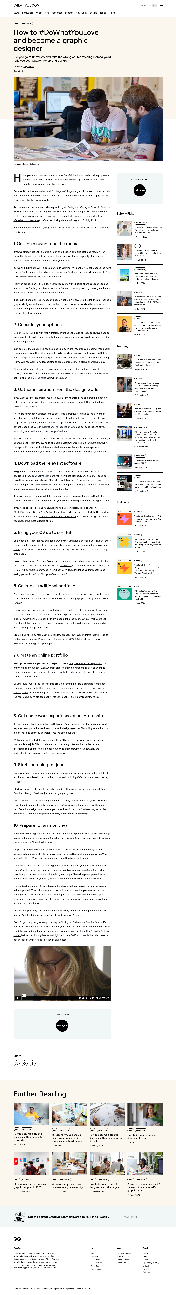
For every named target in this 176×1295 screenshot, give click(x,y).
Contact (94, 1256)
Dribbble (63, 672)
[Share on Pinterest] (25, 1063)
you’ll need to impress (40, 842)
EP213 (138, 586)
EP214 (138, 561)
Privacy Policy (123, 1256)
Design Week (32, 793)
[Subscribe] (160, 1216)
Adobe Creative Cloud (39, 475)
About (93, 1253)
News (138, 318)
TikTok (145, 1256)
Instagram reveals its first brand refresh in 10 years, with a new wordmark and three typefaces (147, 484)
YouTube (146, 1259)
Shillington (35, 288)
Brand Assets (96, 1269)
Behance (52, 672)
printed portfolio (57, 610)
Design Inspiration (43, 426)
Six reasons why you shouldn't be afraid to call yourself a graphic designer (144, 1187)
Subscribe (141, 5)
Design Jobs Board (88, 789)
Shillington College (62, 191)
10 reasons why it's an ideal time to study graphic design (68, 1186)
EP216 (138, 512)
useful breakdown (41, 369)
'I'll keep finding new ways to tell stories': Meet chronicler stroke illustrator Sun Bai (148, 230)
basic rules (66, 565)
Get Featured (96, 1263)
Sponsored (26, 23)
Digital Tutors (21, 512)
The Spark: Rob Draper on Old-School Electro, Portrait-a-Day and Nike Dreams (148, 519)
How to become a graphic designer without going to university (28, 1137)
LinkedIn (146, 1266)
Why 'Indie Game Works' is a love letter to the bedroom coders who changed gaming (146, 276)
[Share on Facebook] (33, 1063)
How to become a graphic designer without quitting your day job (107, 1138)
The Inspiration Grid (65, 426)
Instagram (146, 1253)
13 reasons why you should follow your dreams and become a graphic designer (67, 1138)
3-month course (69, 288)
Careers (25, 1179)
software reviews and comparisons (57, 516)
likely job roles (38, 377)
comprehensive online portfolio (85, 663)
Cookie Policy (123, 1259)
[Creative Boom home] (26, 5)
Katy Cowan (29, 66)
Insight (139, 292)
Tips (16, 23)
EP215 (138, 535)
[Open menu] (161, 5)
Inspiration (140, 223)
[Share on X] (17, 1063)
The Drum (71, 789)
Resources (140, 269)
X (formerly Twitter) (150, 1263)
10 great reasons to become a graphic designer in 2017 (30, 1186)
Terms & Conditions (125, 1253)
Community (96, 1259)
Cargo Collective (82, 672)
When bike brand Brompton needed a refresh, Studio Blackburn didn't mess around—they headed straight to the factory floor (147, 437)
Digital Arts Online (43, 512)
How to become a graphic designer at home (141, 1136)
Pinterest (146, 1272)
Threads (146, 1269)
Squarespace (66, 688)
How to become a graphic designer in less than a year (105, 1186)
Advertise (95, 1266)
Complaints (122, 1263)
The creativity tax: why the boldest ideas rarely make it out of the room (147, 253)
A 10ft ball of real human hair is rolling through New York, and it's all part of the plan (147, 362)
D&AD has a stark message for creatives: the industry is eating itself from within (147, 411)
